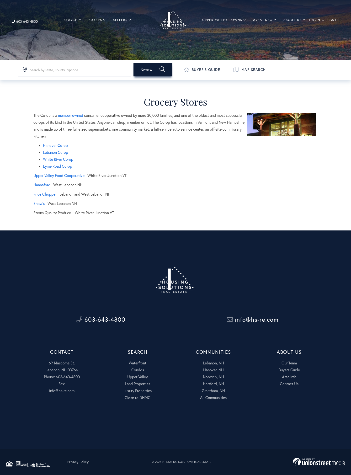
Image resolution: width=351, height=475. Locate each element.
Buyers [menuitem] (95, 20)
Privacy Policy (78, 462)
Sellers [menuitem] (120, 20)
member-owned (70, 115)
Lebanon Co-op (55, 152)
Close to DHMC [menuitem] (137, 397)
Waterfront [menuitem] (137, 362)
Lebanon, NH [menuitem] (213, 362)
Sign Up (333, 20)
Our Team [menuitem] (289, 362)
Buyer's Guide (206, 69)
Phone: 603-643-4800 (62, 376)
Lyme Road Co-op (57, 166)
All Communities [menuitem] (213, 397)
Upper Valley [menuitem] (137, 376)
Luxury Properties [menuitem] (137, 390)
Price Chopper (45, 194)
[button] (152, 69)
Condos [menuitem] (137, 369)
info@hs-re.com (255, 319)
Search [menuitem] (71, 20)
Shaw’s (39, 203)
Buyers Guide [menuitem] (289, 369)
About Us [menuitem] (292, 20)
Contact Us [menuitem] (289, 383)
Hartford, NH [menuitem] (213, 383)
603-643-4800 (26, 21)
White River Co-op (58, 159)
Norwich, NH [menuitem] (213, 376)
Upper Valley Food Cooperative (59, 175)
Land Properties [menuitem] (137, 383)
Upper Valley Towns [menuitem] (222, 20)
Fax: (61, 383)
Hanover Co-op (55, 145)
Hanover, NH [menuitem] (213, 369)
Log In (314, 20)
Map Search (253, 69)
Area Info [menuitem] (263, 20)
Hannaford (41, 184)
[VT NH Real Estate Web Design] (319, 462)
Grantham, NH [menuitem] (213, 390)
